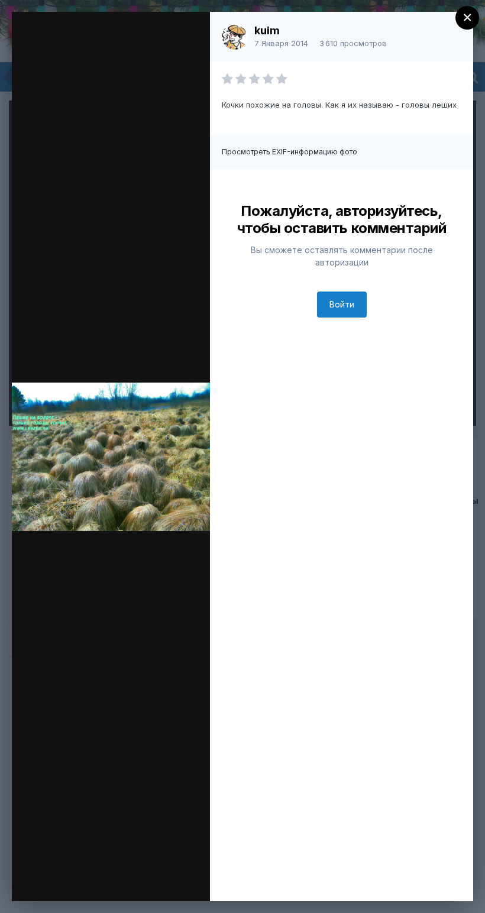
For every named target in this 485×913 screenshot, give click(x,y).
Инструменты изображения (105, 860)
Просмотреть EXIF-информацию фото (289, 151)
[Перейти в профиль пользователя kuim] (235, 37)
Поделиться (113, 880)
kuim (267, 30)
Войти (341, 304)
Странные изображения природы (139, 43)
